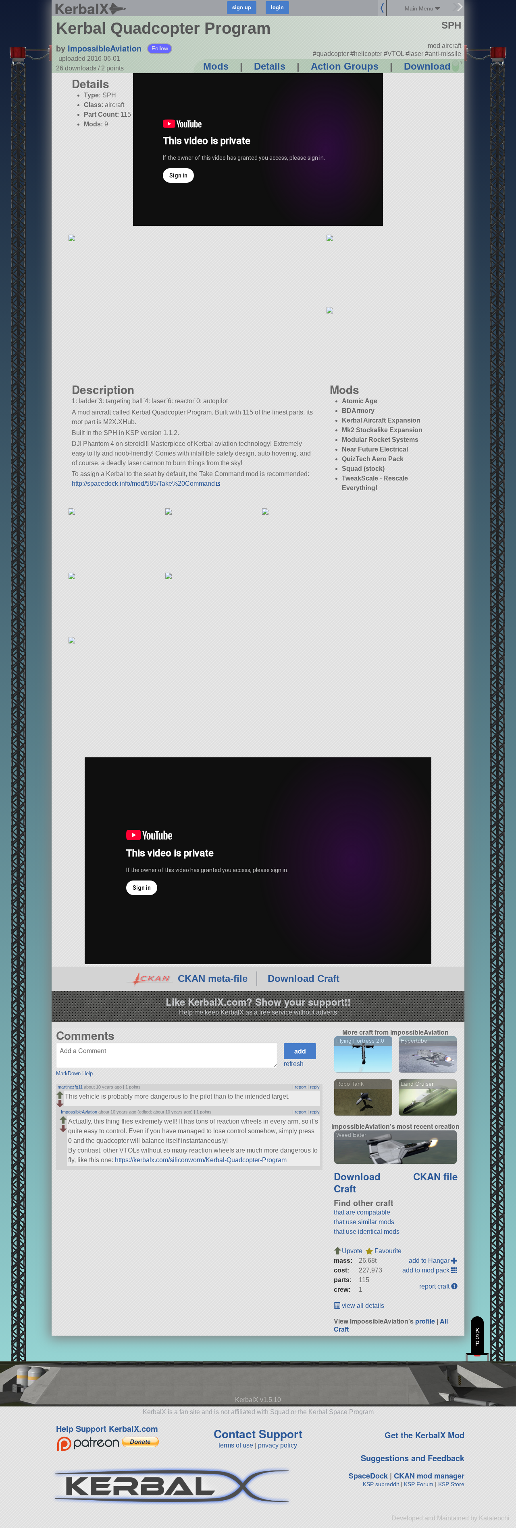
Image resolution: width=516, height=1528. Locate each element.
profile (425, 1321)
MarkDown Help (74, 1073)
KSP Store (451, 1484)
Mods (216, 66)
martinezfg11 (70, 1087)
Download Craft (303, 978)
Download (427, 66)
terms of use (235, 1445)
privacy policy (277, 1445)
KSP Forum (418, 1484)
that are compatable (362, 1212)
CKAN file (435, 1176)
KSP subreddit (381, 1484)
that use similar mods (364, 1222)
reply (315, 1087)
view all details (362, 1305)
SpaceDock (368, 1475)
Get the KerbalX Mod (424, 1435)
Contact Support (258, 1433)
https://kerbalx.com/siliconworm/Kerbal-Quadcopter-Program (201, 1160)
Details (269, 66)
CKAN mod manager (429, 1475)
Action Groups (345, 66)
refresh (294, 1063)
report (300, 1087)
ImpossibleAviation (104, 48)
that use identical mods (366, 1231)
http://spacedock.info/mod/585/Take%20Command (143, 483)
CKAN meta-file (213, 978)
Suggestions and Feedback (412, 1458)
